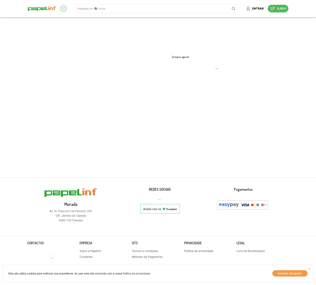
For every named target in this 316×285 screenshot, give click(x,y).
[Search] (233, 8)
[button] (63, 8)
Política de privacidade (136, 273)
